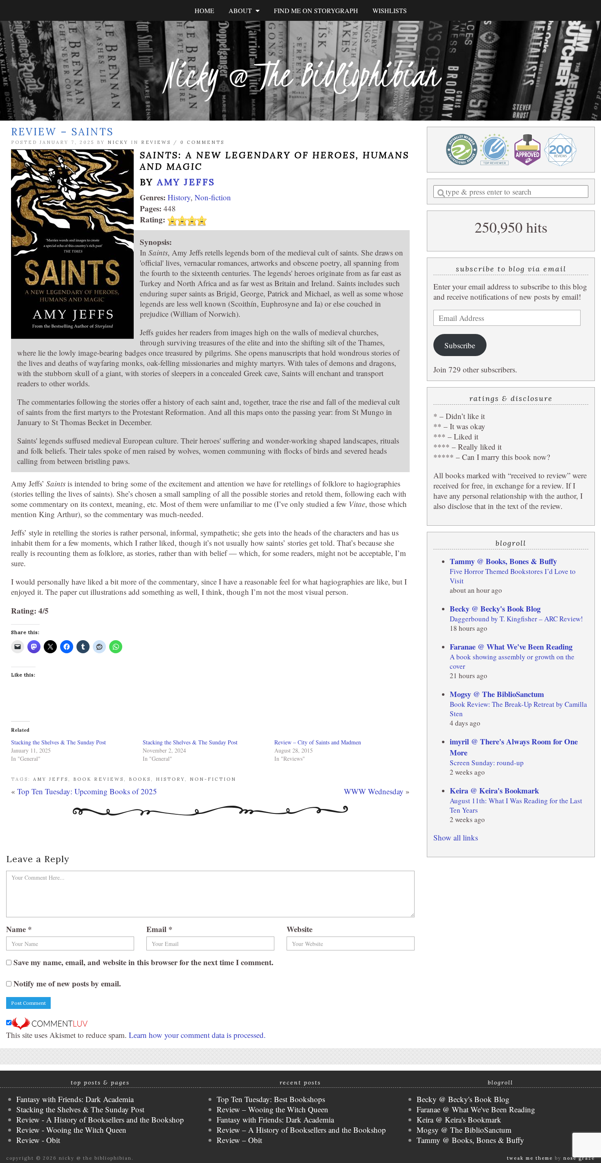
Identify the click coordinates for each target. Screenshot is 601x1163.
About (242, 10)
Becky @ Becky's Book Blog (495, 608)
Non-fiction (213, 197)
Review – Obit (239, 1140)
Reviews (156, 142)
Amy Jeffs (186, 182)
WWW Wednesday (374, 791)
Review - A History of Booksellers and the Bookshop (100, 1119)
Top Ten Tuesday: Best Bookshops (271, 1099)
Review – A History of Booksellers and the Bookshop (301, 1130)
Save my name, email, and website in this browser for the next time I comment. (143, 962)
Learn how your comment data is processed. (197, 1035)
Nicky (118, 142)
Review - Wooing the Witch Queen (71, 1130)
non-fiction (213, 779)
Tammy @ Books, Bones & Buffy (503, 561)
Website (299, 928)
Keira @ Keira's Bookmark (494, 790)
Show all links (455, 837)
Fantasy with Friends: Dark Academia (75, 1099)
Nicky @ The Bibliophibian (300, 74)
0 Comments (202, 142)
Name (19, 928)
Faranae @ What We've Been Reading (511, 646)
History (179, 197)
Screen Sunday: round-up (487, 762)
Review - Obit (38, 1140)
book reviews (98, 779)
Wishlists (389, 10)
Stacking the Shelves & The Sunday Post (58, 742)
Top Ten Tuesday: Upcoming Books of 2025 (87, 791)
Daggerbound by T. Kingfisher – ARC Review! (516, 618)
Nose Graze (579, 1158)
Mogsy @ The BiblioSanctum (497, 693)
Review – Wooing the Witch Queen (272, 1109)
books (140, 779)
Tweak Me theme (530, 1158)
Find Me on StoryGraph (316, 10)
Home (204, 10)
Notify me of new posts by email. (67, 983)
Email (159, 928)
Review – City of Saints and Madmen (317, 742)
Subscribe (459, 345)
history (170, 779)
